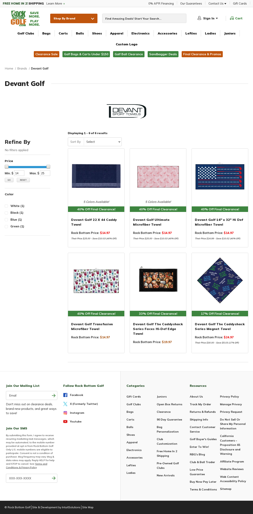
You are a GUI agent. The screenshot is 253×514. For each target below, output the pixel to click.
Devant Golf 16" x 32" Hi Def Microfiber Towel (219, 222)
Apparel (116, 33)
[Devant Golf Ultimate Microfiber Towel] (158, 176)
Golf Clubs (25, 33)
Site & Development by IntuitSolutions (56, 507)
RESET (23, 180)
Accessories (167, 33)
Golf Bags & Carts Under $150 (86, 54)
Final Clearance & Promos (202, 54)
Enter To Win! (199, 447)
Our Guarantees (191, 3)
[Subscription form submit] (53, 395)
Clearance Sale (46, 54)
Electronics (140, 33)
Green (17, 226)
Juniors (230, 33)
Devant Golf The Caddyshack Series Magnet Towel (220, 326)
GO (9, 180)
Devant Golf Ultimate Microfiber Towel (151, 222)
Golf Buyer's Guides (203, 439)
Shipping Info (199, 419)
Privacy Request (231, 412)
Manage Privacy (231, 404)
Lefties (191, 33)
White (17, 206)
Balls (80, 33)
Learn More (33, 3)
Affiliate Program (232, 461)
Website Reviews (232, 469)
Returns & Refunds (203, 412)
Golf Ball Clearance (129, 54)
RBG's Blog (197, 454)
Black (16, 213)
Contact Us (216, 3)
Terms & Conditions (203, 489)
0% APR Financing (161, 3)
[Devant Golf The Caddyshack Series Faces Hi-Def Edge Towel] (158, 280)
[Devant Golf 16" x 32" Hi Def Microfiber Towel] (219, 176)
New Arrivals (166, 475)
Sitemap (225, 489)
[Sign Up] (53, 478)
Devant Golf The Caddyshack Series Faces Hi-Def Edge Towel (158, 329)
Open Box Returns (169, 404)
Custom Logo (126, 44)
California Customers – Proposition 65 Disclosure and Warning (230, 445)
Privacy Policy (229, 396)
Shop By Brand (64, 18)
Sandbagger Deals (163, 54)
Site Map (87, 507)
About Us (196, 396)
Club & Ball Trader (202, 462)
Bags (46, 33)
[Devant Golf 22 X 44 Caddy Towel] (96, 176)
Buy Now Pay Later (203, 481)
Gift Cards (240, 3)
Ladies (210, 33)
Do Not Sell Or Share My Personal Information (233, 424)
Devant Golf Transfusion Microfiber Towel (92, 326)
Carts (63, 33)
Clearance (164, 412)
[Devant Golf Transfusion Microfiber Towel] (96, 280)
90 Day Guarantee (169, 419)
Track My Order (200, 404)
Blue (16, 219)
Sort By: (75, 142)
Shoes (97, 33)
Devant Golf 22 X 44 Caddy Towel (94, 222)
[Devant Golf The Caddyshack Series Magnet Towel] (219, 280)
